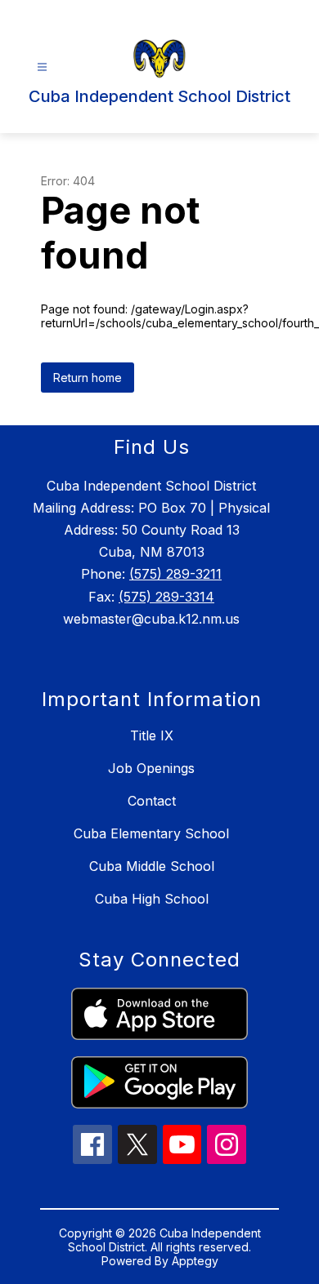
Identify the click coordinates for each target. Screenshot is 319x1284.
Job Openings (151, 768)
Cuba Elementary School (151, 833)
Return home (87, 377)
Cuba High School (152, 899)
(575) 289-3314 (166, 597)
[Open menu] (42, 67)
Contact (152, 801)
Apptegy (195, 1261)
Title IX (151, 735)
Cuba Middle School (151, 866)
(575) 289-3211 (175, 574)
